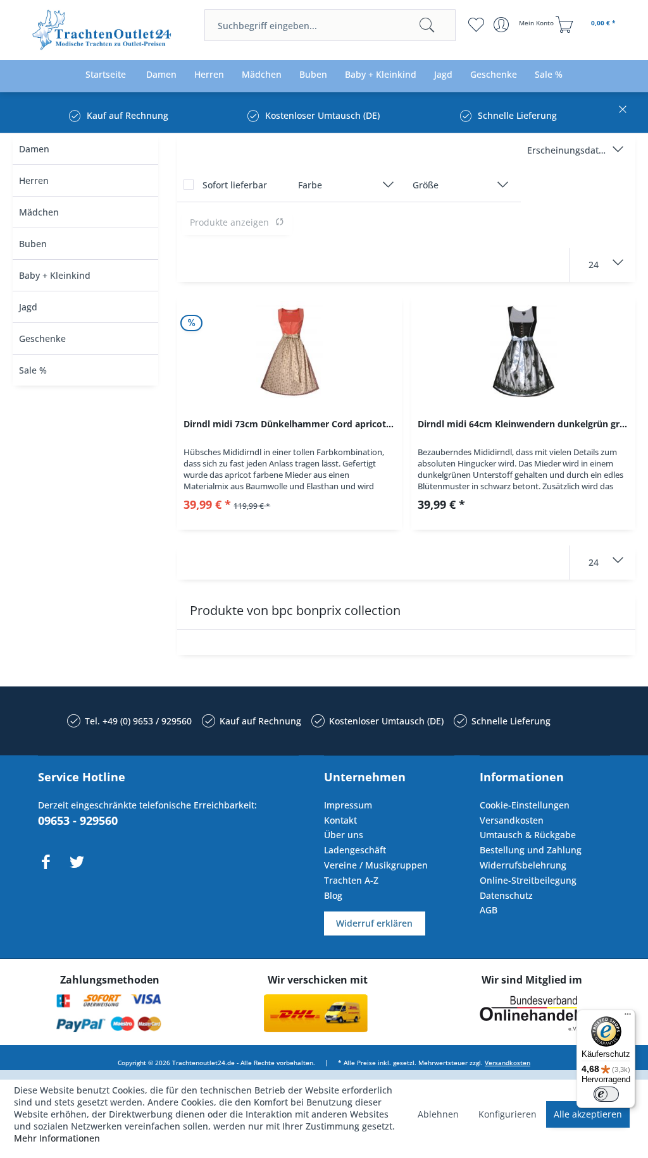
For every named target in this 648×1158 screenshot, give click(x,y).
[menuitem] (329, 25)
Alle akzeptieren (588, 1114)
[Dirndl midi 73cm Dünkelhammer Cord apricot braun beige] (289, 351)
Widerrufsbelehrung (523, 865)
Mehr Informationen (57, 1138)
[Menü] (627, 1017)
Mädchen (39, 212)
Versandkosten (512, 820)
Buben (33, 244)
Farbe (310, 185)
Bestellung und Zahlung (531, 850)
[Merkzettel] (476, 24)
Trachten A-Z (351, 880)
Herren (34, 180)
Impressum (348, 805)
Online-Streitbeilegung (528, 880)
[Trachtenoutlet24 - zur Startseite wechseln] (102, 31)
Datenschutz (506, 895)
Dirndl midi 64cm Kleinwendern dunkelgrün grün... (526, 424)
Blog (333, 895)
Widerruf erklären (374, 923)
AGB (488, 910)
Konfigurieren (507, 1114)
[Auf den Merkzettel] (289, 509)
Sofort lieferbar (234, 185)
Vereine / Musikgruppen (376, 865)
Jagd (28, 307)
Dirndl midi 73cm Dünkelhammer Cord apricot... (289, 424)
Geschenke (42, 338)
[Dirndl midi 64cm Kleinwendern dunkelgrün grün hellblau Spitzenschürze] (523, 351)
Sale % (33, 370)
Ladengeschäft (355, 850)
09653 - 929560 (78, 820)
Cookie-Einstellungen (525, 805)
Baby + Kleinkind (54, 275)
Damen (34, 149)
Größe (426, 185)
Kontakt (340, 820)
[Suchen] (427, 25)
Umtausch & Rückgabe (528, 835)
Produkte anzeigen (229, 222)
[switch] (606, 1094)
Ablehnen (438, 1114)
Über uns (343, 835)
